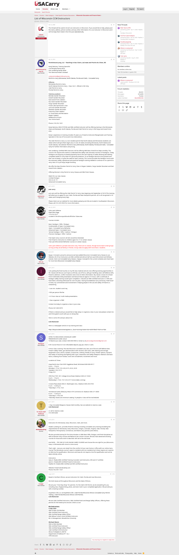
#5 (114, 252)
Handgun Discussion (126, 33)
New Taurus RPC (125, 28)
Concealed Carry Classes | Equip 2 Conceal (74, 259)
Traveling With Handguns (127, 39)
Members (65, 9)
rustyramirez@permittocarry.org (59, 76)
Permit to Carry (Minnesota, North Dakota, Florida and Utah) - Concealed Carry (74, 78)
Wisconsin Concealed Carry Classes (69, 261)
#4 (114, 207)
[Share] (111, 25)
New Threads (122, 25)
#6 (114, 267)
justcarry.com (82, 201)
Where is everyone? (126, 48)
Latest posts (122, 77)
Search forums (46, 12)
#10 (114, 474)
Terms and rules (119, 553)
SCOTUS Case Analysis (127, 36)
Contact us (111, 553)
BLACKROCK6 (139, 98)
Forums (45, 9)
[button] (59, 9)
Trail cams (123, 56)
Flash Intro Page (54, 212)
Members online (124, 66)
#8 (114, 402)
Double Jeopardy (125, 42)
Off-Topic (122, 53)
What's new (54, 9)
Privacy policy (129, 553)
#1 (114, 25)
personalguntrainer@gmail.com (96, 341)
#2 (114, 59)
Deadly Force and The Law (127, 45)
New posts (37, 12)
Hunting (122, 61)
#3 (114, 186)
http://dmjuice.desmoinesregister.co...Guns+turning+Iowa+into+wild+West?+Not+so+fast (77, 329)
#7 (114, 334)
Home (38, 9)
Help (135, 553)
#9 (114, 419)
